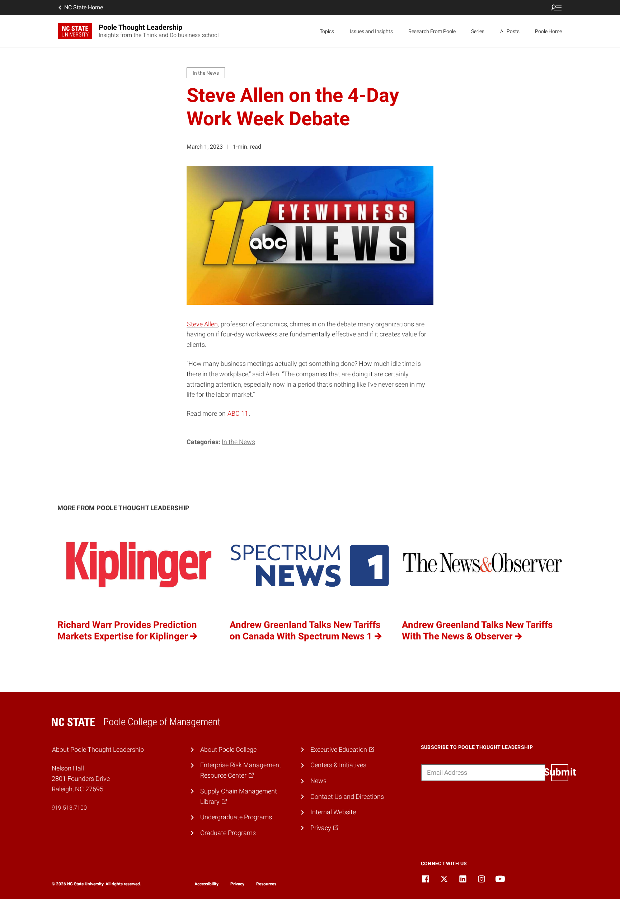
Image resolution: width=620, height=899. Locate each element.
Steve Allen (202, 324)
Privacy (237, 883)
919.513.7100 (69, 807)
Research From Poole (432, 31)
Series (477, 31)
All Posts (510, 31)
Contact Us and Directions (347, 796)
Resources (266, 883)
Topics (327, 31)
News (318, 780)
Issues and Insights (371, 31)
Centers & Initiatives (338, 765)
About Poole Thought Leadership (98, 749)
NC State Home (83, 7)
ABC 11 (237, 413)
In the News (238, 442)
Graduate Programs (228, 833)
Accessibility (206, 883)
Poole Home (548, 31)
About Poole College (228, 749)
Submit (559, 772)
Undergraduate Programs (236, 817)
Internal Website (333, 812)
